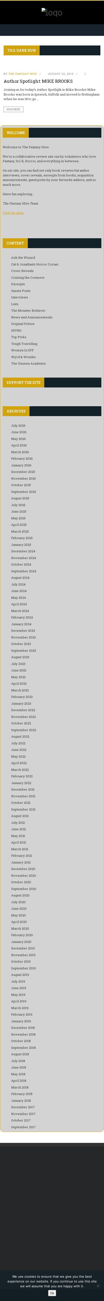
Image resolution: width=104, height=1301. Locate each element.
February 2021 (21, 855)
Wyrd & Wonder (23, 357)
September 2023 (23, 650)
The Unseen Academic (28, 363)
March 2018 (20, 1087)
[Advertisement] (52, 1208)
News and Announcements (31, 317)
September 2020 (23, 889)
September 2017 (23, 1127)
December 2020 (23, 869)
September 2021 (23, 809)
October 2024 (21, 564)
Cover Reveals (22, 271)
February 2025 (22, 538)
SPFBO (16, 330)
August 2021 (20, 816)
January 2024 (21, 624)
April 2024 (19, 604)
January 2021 (21, 862)
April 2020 (19, 922)
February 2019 (21, 1014)
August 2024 (20, 577)
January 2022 (21, 783)
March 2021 (19, 849)
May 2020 (18, 915)
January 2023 (21, 703)
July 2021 (18, 822)
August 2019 (20, 975)
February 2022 (22, 776)
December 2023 (23, 630)
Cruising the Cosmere (28, 277)
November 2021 (23, 796)
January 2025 (21, 544)
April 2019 (18, 1001)
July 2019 (18, 981)
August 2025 (20, 498)
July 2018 (18, 1061)
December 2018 (23, 1027)
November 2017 (23, 1114)
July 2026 (18, 425)
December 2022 (23, 710)
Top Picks (18, 337)
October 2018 (21, 1041)
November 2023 (23, 637)
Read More (13, 109)
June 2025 (18, 511)
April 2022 (19, 763)
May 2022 (18, 756)
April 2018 (18, 1080)
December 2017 (23, 1107)
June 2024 (19, 591)
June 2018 (18, 1067)
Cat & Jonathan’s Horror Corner (35, 264)
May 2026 (18, 439)
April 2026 (19, 445)
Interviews (19, 297)
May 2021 (18, 836)
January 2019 (21, 1021)
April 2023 (19, 683)
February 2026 (22, 458)
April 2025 (19, 524)
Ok (52, 1293)
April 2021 (18, 842)
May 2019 (18, 994)
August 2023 (20, 657)
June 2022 (18, 749)
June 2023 (18, 670)
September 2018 (23, 1047)
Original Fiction (22, 324)
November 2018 (23, 1034)
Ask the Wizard (23, 257)
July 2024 (18, 584)
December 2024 (23, 551)
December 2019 (23, 948)
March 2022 (20, 769)
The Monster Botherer (28, 310)
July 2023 (18, 664)
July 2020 (18, 902)
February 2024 (22, 617)
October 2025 (21, 485)
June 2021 (18, 829)
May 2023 (18, 677)
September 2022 (23, 730)
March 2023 (20, 690)
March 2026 (20, 452)
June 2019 (18, 988)
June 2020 (19, 908)
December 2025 (23, 472)
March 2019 (20, 1008)
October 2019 (21, 961)
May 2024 (18, 597)
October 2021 (20, 802)
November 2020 (23, 875)
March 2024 (20, 611)
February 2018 (21, 1094)
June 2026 (19, 432)
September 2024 (23, 571)
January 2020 (21, 942)
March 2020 (20, 928)
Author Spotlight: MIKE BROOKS (38, 81)
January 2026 (21, 465)
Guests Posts (20, 291)
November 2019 (23, 955)
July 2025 (18, 505)
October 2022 (21, 723)
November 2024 (23, 558)
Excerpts (18, 284)
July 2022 (18, 743)
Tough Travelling (24, 343)
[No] (98, 1285)
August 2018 (20, 1054)
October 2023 (21, 644)
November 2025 (23, 478)
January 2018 (21, 1100)
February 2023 (22, 697)
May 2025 (18, 518)
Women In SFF (22, 350)
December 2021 (23, 789)
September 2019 (23, 968)
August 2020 (20, 895)
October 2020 (21, 882)
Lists (14, 304)
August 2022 (20, 736)
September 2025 (23, 491)
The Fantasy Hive (22, 74)
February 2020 (22, 935)
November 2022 (23, 717)
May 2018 (18, 1074)
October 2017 (21, 1120)
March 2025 (20, 531)
